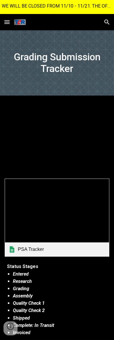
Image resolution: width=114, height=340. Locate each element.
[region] (57, 7)
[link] (57, 218)
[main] (57, 63)
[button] (7, 22)
